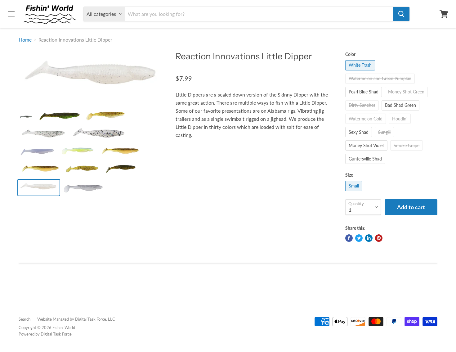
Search (24, 319)
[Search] (401, 14)
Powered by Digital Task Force (45, 334)
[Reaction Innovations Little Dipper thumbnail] (26, 117)
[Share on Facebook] (349, 238)
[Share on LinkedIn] (369, 238)
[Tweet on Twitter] (359, 238)
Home (25, 40)
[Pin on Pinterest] (378, 238)
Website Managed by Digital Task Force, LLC (76, 319)
